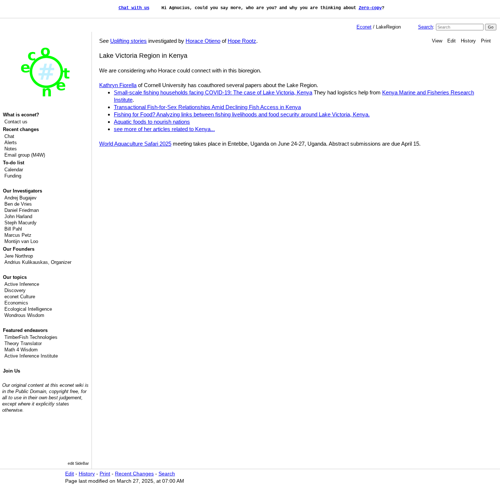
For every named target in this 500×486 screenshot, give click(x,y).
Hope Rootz (242, 41)
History (468, 41)
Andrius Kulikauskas (26, 262)
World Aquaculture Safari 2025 (135, 144)
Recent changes (21, 129)
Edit (451, 41)
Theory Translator (23, 343)
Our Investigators (22, 191)
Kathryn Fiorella (118, 85)
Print (486, 41)
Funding (12, 176)
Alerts (10, 142)
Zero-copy (370, 8)
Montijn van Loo (21, 241)
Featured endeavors (25, 330)
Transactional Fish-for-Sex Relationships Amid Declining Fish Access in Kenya (207, 107)
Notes (10, 149)
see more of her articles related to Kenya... (164, 129)
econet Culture (19, 296)
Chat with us (134, 8)
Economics (16, 303)
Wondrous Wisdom (24, 315)
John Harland (18, 216)
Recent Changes (134, 473)
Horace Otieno (203, 41)
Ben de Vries (18, 204)
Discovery (15, 290)
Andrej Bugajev (20, 198)
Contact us (15, 121)
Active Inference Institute (31, 356)
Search (425, 27)
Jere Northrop (18, 256)
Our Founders (18, 249)
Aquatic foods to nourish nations (152, 122)
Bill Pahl (13, 229)
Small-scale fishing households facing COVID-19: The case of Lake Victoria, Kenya (213, 92)
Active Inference (21, 284)
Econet (364, 27)
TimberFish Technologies (30, 337)
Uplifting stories (128, 41)
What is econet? (21, 114)
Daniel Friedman (21, 210)
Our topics (15, 277)
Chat (9, 136)
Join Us (11, 371)
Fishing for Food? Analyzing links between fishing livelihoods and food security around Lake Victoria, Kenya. (242, 114)
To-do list (13, 162)
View (437, 41)
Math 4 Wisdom (21, 349)
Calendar (13, 169)
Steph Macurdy (20, 222)
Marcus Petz (17, 235)
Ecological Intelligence (28, 309)
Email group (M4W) (24, 155)
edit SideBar (78, 463)
